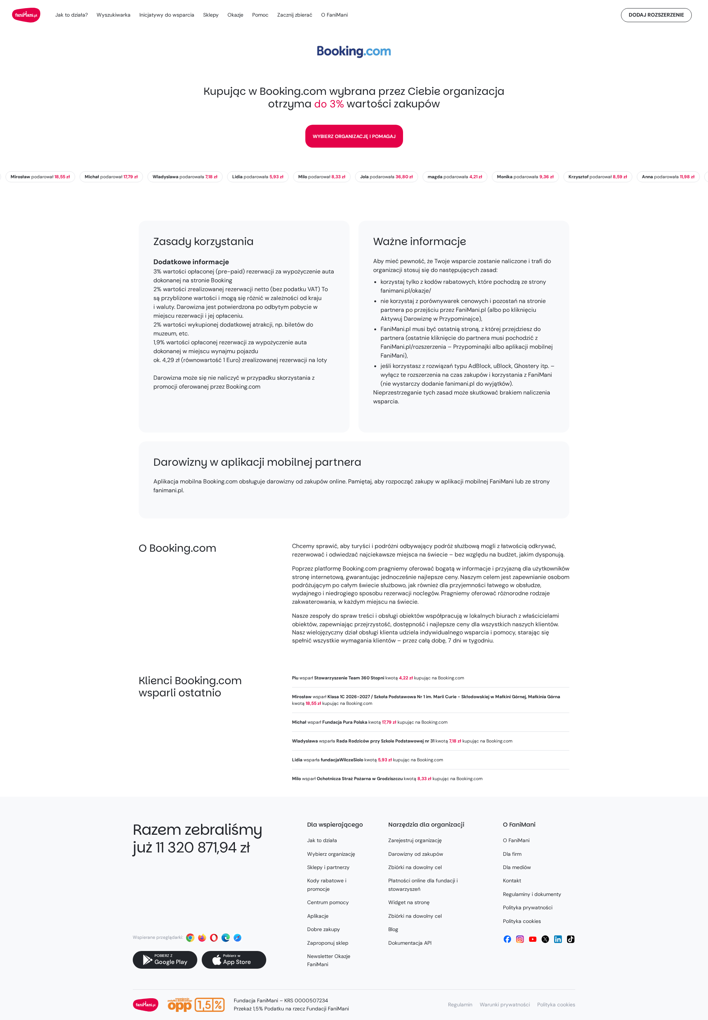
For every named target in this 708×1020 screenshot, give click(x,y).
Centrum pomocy (328, 902)
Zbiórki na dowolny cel (415, 867)
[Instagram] (520, 939)
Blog (393, 929)
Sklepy (211, 14)
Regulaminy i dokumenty (532, 894)
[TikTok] (570, 939)
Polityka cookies (522, 921)
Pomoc (260, 14)
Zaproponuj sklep (327, 943)
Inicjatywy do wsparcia (166, 14)
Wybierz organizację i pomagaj (354, 136)
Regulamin (460, 1004)
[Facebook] (507, 939)
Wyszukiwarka (114, 14)
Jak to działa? (71, 14)
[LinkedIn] (557, 939)
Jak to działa (322, 840)
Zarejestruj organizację (415, 840)
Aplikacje (318, 916)
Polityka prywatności (527, 907)
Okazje (235, 14)
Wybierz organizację (331, 854)
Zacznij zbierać (294, 14)
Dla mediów (517, 867)
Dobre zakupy (323, 929)
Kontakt (512, 880)
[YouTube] (532, 939)
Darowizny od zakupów (415, 854)
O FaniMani (334, 14)
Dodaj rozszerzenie (656, 14)
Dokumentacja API (409, 943)
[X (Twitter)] (545, 939)
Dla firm (512, 854)
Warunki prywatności (505, 1004)
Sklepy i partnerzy (328, 867)
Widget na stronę (409, 902)
